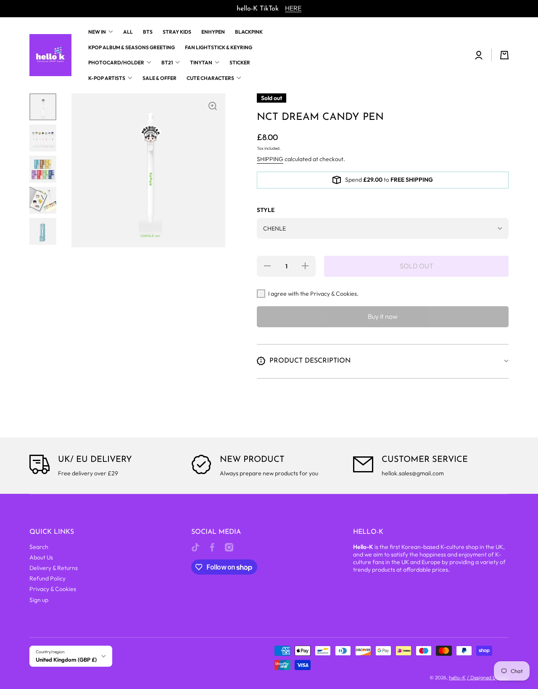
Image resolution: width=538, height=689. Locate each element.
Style (265, 210)
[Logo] (50, 55)
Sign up (38, 600)
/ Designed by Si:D (488, 677)
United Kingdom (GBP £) (66, 659)
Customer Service (425, 460)
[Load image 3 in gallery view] (42, 169)
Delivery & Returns (53, 568)
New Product (252, 460)
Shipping (270, 159)
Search (38, 547)
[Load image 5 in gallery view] (42, 231)
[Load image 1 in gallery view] (42, 106)
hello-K (457, 677)
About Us (41, 557)
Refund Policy (47, 578)
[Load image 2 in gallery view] (42, 138)
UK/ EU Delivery (95, 460)
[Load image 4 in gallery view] (42, 200)
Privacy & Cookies (52, 589)
